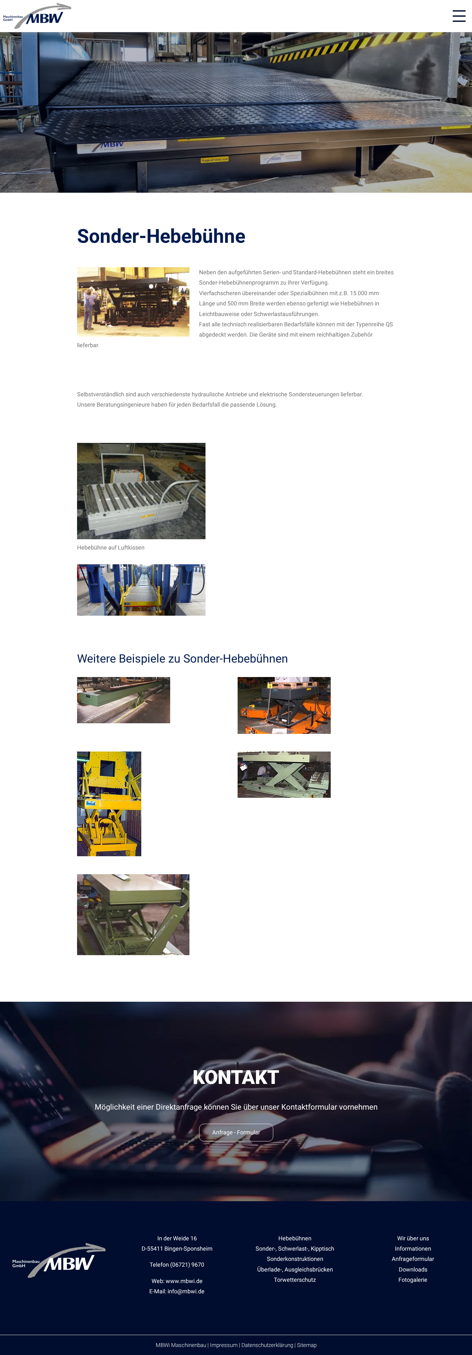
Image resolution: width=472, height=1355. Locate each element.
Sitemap (307, 1345)
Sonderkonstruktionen (295, 1258)
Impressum (224, 1345)
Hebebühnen (294, 1238)
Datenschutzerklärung (267, 1345)
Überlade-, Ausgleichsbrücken (295, 1269)
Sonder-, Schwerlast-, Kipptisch (295, 1248)
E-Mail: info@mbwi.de (177, 1291)
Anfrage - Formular (236, 1132)
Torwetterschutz (295, 1279)
